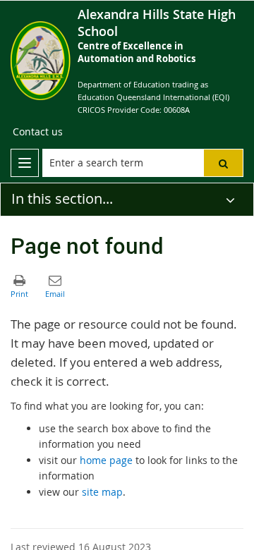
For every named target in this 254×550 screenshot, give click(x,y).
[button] (223, 163)
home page (106, 460)
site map (102, 492)
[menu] (25, 163)
